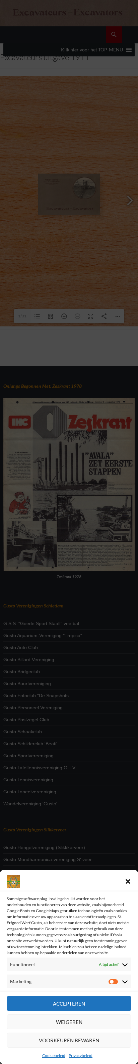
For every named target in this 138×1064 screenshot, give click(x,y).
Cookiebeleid (53, 1055)
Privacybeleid (80, 1055)
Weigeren (69, 1022)
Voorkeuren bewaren (69, 1040)
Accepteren (69, 1004)
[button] (128, 881)
